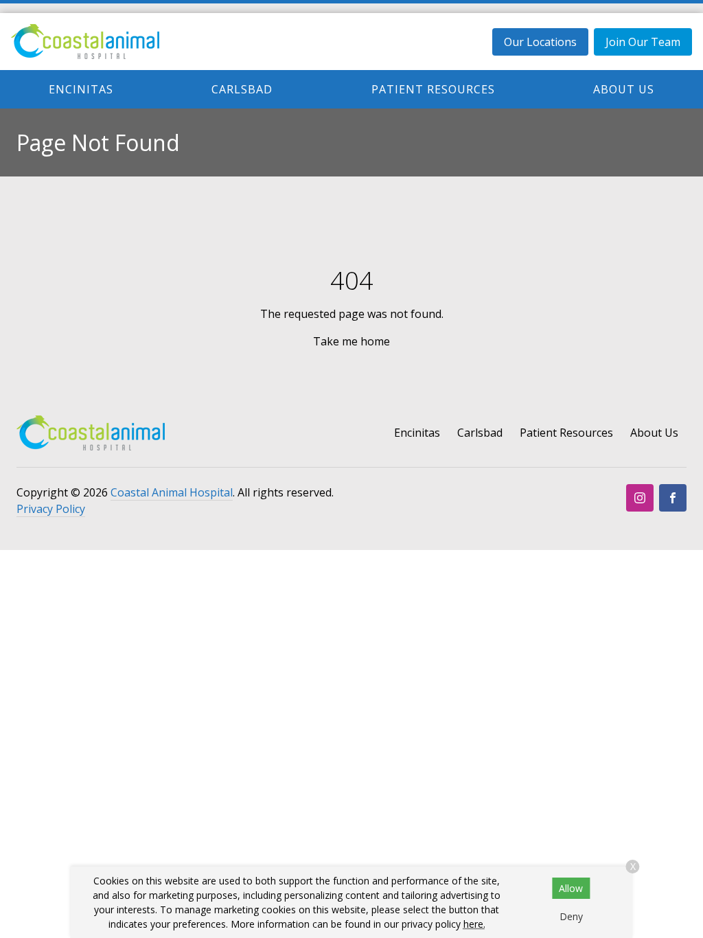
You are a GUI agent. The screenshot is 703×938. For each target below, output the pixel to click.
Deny (571, 916)
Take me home (351, 341)
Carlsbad (242, 89)
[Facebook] (673, 498)
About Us (623, 89)
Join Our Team (643, 41)
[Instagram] (640, 498)
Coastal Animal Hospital (172, 492)
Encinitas (81, 89)
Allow (571, 888)
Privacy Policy (50, 508)
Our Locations (540, 41)
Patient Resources (433, 89)
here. (474, 923)
